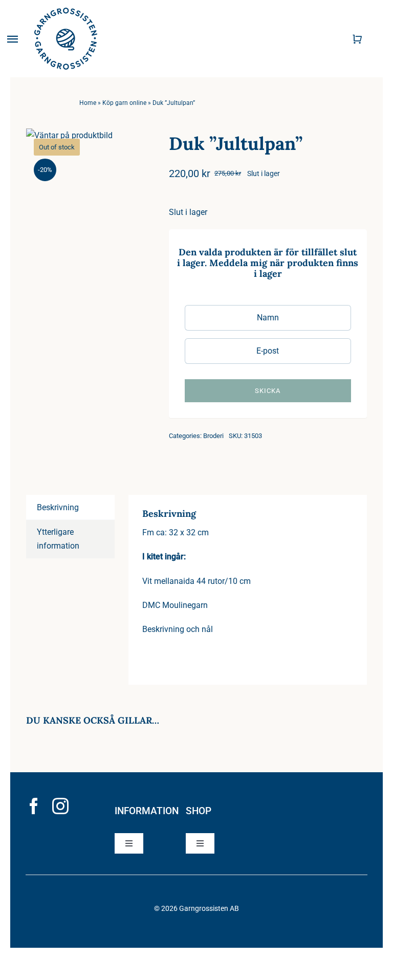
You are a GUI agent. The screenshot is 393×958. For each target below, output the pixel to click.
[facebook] (34, 806)
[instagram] (60, 806)
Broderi (213, 436)
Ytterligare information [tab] (58, 539)
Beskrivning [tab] (58, 507)
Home (87, 102)
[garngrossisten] (65, 11)
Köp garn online (124, 102)
